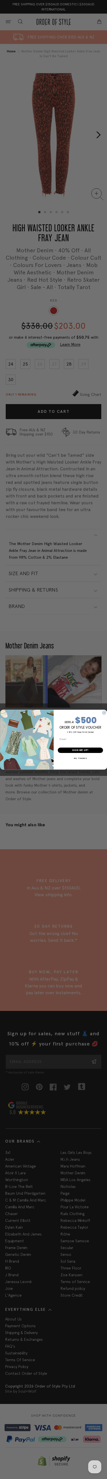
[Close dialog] (104, 712)
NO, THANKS (80, 758)
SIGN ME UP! (80, 750)
